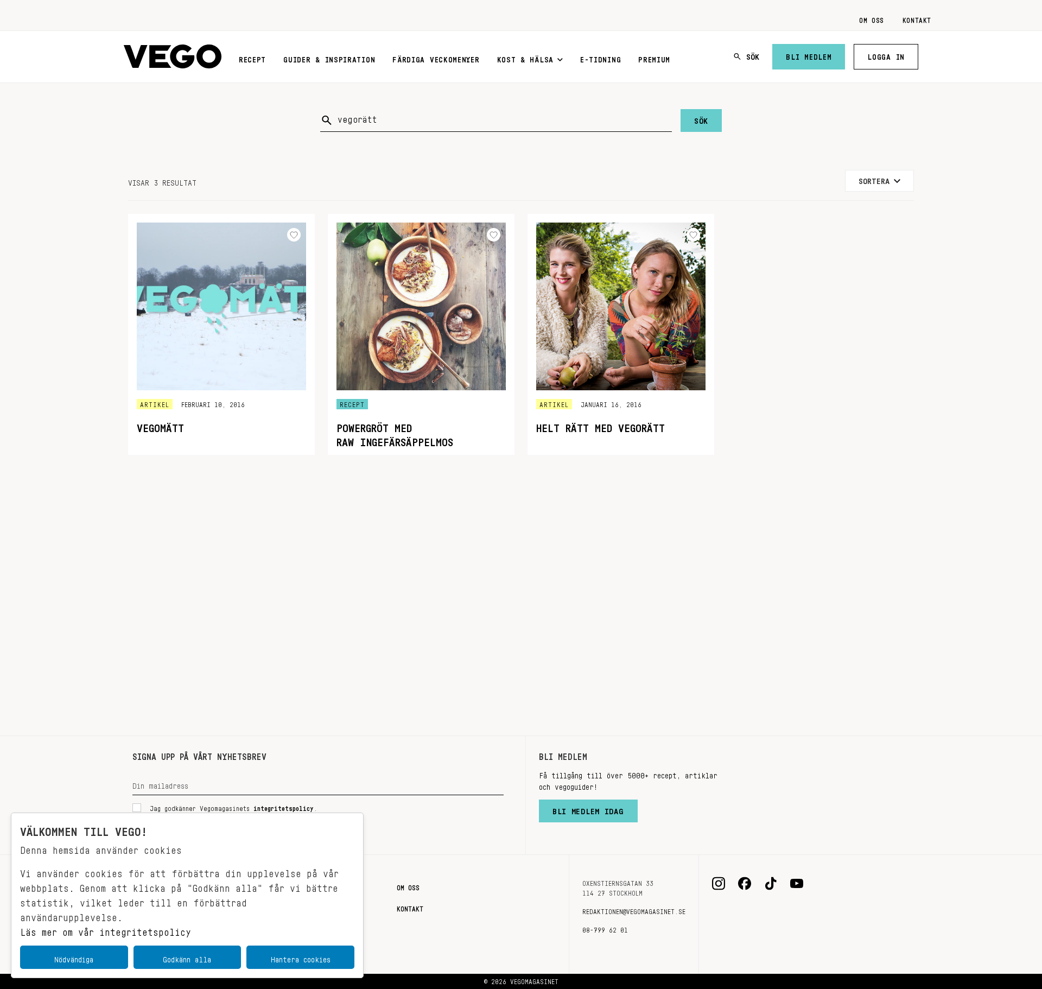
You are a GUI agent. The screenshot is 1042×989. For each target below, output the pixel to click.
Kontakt (917, 18)
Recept (252, 57)
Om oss (871, 18)
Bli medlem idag (588, 809)
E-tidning (600, 57)
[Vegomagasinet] (172, 57)
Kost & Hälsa (525, 57)
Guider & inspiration (329, 57)
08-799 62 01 (605, 928)
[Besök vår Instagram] (718, 884)
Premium (654, 57)
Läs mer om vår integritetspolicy (105, 929)
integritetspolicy (283, 806)
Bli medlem (808, 54)
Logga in (886, 54)
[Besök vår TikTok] (770, 884)
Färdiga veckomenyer (435, 57)
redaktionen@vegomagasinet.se (633, 909)
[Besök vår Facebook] (744, 884)
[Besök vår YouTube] (796, 884)
